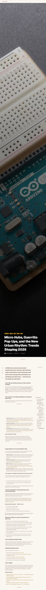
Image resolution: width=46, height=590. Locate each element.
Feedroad (7, 458)
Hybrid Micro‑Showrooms (20, 557)
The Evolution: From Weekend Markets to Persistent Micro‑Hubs (40, 403)
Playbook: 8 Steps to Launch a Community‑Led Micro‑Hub (40, 420)
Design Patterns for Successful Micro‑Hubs (40, 408)
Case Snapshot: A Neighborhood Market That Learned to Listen (41, 411)
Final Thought (39, 427)
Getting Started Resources (39, 425)
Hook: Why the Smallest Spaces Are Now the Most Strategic (40, 400)
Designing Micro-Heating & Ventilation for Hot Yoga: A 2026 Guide (17, 582)
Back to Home (5, 1)
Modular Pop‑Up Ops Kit (20, 552)
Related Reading (41, 428)
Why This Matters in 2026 (41, 406)
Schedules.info (22, 525)
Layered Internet (22, 558)
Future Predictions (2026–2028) (39, 423)
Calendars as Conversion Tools (16, 462)
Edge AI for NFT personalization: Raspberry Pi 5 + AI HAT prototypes (17, 584)
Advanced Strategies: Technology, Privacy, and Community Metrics (40, 414)
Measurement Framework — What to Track (41, 417)
